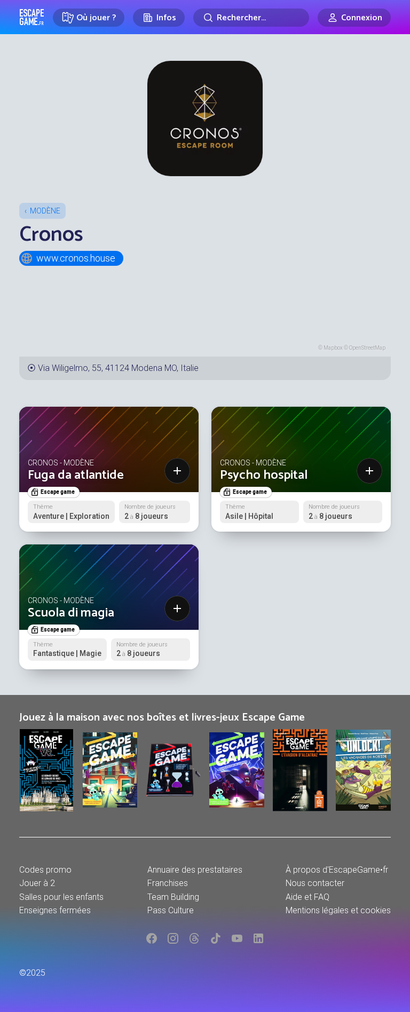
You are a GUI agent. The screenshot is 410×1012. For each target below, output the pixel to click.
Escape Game (31, 17)
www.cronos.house (75, 258)
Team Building (173, 897)
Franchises (167, 883)
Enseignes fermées (55, 910)
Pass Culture (170, 910)
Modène (45, 211)
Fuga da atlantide (76, 475)
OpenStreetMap (367, 348)
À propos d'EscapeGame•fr (337, 870)
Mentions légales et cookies (338, 910)
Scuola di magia (71, 613)
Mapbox (333, 348)
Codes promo (45, 870)
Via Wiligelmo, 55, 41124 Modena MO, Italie (118, 368)
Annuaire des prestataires (194, 870)
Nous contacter (315, 883)
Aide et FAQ (307, 897)
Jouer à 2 (37, 883)
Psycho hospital (264, 475)
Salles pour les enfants (61, 897)
